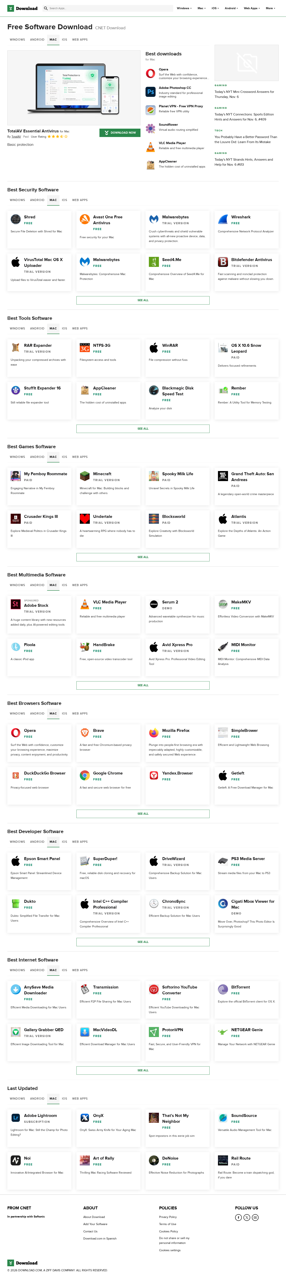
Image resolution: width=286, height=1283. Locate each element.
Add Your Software (95, 1224)
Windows (183, 8)
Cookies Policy (168, 1231)
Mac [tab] (53, 39)
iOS (214, 8)
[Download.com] (22, 8)
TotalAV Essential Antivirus (38, 131)
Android (230, 8)
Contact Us (90, 1231)
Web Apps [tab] (80, 39)
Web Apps (251, 8)
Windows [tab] (17, 39)
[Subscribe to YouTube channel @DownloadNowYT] (255, 1217)
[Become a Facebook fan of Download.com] (238, 1217)
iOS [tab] (64, 39)
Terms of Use (167, 1224)
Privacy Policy (168, 1217)
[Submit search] (46, 8)
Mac (200, 8)
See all (143, 300)
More (269, 8)
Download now (123, 132)
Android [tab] (37, 39)
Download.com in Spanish (100, 1238)
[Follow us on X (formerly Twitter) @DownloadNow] (246, 1217)
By (14, 136)
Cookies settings (170, 1250)
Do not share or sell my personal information (174, 1240)
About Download (94, 1217)
